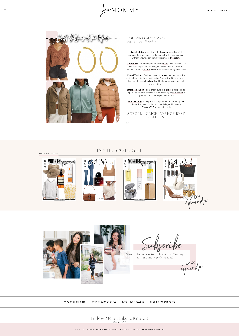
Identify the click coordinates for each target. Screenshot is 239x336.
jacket (168, 90)
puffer (165, 64)
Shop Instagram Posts (162, 302)
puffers (146, 69)
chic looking (177, 93)
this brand (150, 81)
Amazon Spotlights (74, 302)
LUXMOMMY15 (147, 107)
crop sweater (167, 52)
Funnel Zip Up (134, 75)
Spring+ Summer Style (104, 302)
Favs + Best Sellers (133, 302)
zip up (164, 75)
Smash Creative (156, 330)
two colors (175, 58)
